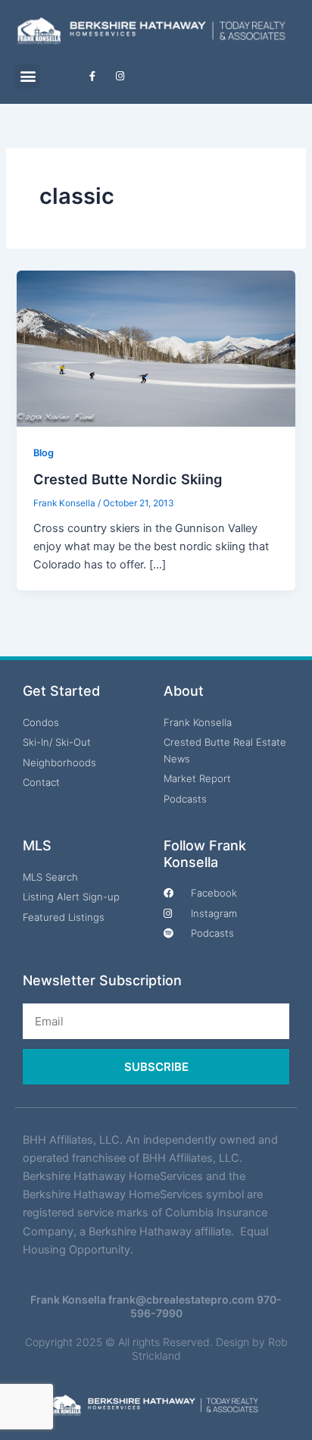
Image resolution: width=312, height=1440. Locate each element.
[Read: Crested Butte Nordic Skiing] (156, 348)
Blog (43, 453)
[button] (27, 76)
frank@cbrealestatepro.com (181, 1299)
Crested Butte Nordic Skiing (127, 479)
